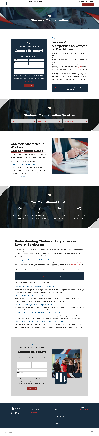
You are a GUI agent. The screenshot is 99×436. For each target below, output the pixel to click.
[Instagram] (85, 409)
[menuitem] (6, 433)
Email (30, 62)
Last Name (30, 59)
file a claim (79, 262)
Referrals (25, 1)
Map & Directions (33, 412)
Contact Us (39, 1)
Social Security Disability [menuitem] (73, 4)
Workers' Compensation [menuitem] (60, 4)
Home (55, 409)
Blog (35, 1)
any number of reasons (71, 57)
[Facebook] (83, 409)
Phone (15, 62)
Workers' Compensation (59, 416)
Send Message (29, 85)
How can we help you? (17, 69)
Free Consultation (88, 5)
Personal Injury (57, 414)
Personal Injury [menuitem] (48, 4)
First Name (15, 59)
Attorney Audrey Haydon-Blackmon (75, 67)
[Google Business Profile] (80, 409)
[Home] (10, 3)
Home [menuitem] (34, 4)
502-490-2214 (90, 1)
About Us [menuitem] (40, 4)
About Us (56, 411)
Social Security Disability (59, 418)
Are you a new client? (20, 369)
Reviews (30, 1)
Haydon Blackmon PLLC (75, 264)
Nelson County (66, 276)
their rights (79, 66)
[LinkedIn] (87, 409)
